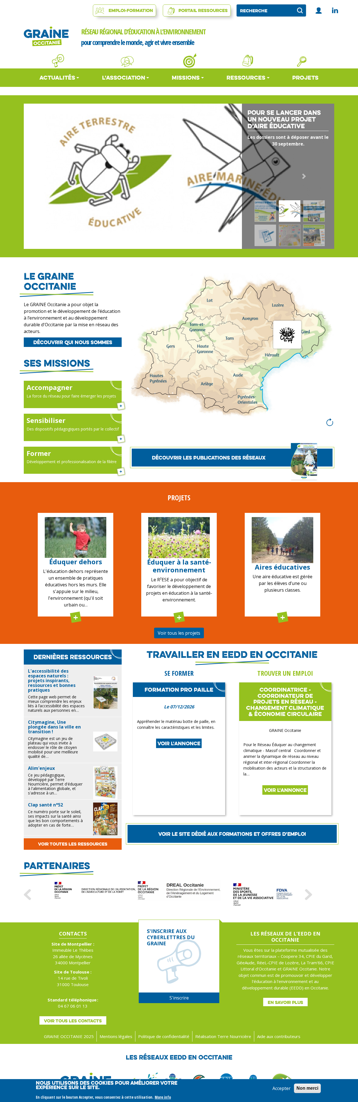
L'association (123, 77)
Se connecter (319, 10)
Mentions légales (116, 1036)
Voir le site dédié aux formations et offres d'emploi (232, 833)
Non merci (307, 1088)
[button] (54, 176)
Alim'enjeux (41, 768)
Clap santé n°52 (45, 805)
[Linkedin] (334, 10)
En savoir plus (285, 1002)
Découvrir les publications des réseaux (208, 457)
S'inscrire (179, 998)
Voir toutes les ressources (72, 844)
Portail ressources (203, 10)
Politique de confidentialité (163, 1036)
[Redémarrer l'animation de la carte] (329, 422)
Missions (186, 77)
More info (163, 1097)
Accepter (281, 1088)
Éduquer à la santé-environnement (179, 566)
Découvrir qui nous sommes (72, 342)
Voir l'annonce (178, 743)
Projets (305, 77)
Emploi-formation (131, 10)
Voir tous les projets (179, 633)
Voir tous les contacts (73, 1021)
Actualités (57, 77)
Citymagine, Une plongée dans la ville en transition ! (54, 727)
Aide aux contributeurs (278, 1036)
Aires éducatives (282, 567)
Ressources (246, 77)
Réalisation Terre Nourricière (223, 1036)
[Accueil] (46, 36)
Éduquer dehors (75, 561)
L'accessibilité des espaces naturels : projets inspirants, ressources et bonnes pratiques (52, 680)
